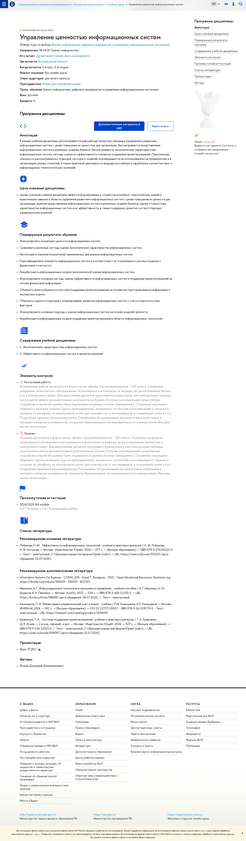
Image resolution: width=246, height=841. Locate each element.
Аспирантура (82, 745)
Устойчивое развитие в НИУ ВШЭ (39, 721)
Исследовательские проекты (148, 716)
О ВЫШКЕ (26, 704)
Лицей (79, 710)
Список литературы (207, 70)
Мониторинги (139, 721)
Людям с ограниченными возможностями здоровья (44, 787)
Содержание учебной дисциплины (216, 51)
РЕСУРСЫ (193, 704)
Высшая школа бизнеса (53, 61)
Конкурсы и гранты (142, 745)
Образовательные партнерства (93, 769)
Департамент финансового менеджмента (63, 56)
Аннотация (201, 27)
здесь (203, 830)
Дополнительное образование (93, 751)
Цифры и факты (29, 710)
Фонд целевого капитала (34, 751)
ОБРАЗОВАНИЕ (85, 704)
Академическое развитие (145, 739)
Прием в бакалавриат (87, 727)
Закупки (24, 739)
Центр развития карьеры (89, 757)
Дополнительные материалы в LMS (119, 126)
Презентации (202, 76)
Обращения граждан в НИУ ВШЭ (39, 745)
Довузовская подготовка (90, 716)
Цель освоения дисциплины (211, 34)
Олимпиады (82, 721)
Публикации (193, 745)
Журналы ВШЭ (194, 739)
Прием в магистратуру (88, 739)
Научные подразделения (145, 710)
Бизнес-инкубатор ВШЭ (89, 763)
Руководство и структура (35, 716)
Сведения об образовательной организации (38, 777)
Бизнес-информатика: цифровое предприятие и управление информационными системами (110, 45)
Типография (193, 727)
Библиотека (193, 710)
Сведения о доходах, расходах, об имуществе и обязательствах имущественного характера (40, 767)
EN (219, 4)
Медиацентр (193, 734)
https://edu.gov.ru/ (105, 814)
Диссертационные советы (146, 727)
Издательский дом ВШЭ (200, 716)
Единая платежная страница (36, 794)
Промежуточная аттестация (212, 64)
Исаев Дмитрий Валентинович (62, 84)
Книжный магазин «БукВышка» (203, 721)
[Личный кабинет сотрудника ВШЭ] (233, 4)
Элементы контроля (207, 57)
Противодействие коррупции (37, 757)
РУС (214, 4)
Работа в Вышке (29, 800)
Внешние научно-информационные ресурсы (156, 751)
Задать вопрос (160, 126)
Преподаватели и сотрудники (37, 727)
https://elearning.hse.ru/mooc (185, 814)
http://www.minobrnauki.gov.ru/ (38, 814)
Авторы (199, 83)
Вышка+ (79, 734)
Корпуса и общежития (33, 734)
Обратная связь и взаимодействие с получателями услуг (96, 777)
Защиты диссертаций (143, 734)
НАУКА (136, 704)
